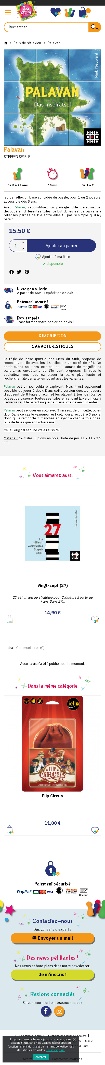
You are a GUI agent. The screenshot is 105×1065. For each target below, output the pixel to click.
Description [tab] (52, 336)
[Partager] (11, 272)
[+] (23, 242)
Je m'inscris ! (53, 974)
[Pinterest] (26, 272)
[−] (23, 249)
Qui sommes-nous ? (29, 1036)
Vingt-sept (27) (52, 585)
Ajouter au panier (61, 245)
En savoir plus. (55, 1050)
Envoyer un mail (55, 938)
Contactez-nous (52, 921)
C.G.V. (89, 1041)
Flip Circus (52, 795)
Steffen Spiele (17, 156)
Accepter (40, 1057)
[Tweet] (19, 272)
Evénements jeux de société (67, 1036)
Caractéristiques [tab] (52, 346)
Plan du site (80, 1046)
